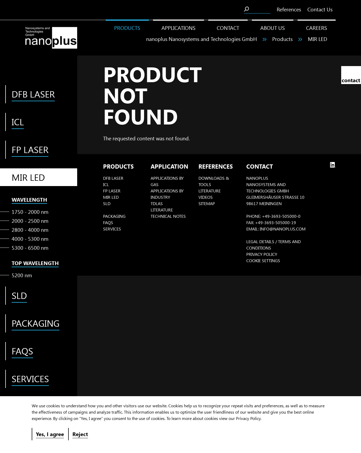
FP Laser (112, 190)
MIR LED (317, 38)
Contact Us (319, 9)
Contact (228, 27)
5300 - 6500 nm (30, 247)
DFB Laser (113, 178)
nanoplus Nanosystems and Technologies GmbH (201, 38)
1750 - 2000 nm (30, 211)
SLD (106, 203)
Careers (316, 27)
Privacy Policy (261, 254)
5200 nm (22, 275)
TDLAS (157, 203)
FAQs (108, 222)
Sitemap (206, 203)
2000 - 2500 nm (30, 220)
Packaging (114, 216)
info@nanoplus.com (283, 229)
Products (127, 27)
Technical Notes (168, 216)
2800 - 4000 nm (30, 229)
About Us (272, 27)
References (289, 9)
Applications (178, 27)
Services (112, 229)
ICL (106, 184)
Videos (205, 197)
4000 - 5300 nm (30, 238)
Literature (162, 209)
